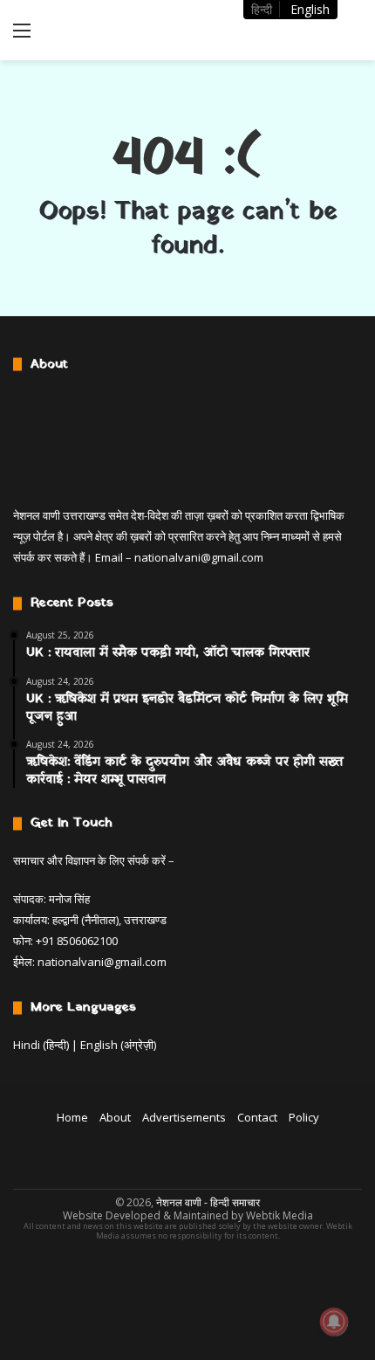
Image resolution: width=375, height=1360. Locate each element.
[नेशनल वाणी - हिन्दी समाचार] (113, 30)
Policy (304, 1117)
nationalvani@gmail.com (198, 557)
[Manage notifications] (334, 1322)
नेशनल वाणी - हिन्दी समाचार (208, 1202)
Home (72, 1117)
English (310, 9)
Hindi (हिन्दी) (41, 1045)
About (115, 1117)
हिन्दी (261, 9)
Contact (257, 1117)
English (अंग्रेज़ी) (118, 1045)
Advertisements (184, 1117)
